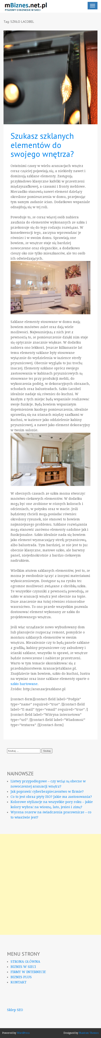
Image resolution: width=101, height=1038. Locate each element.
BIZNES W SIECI (23, 967)
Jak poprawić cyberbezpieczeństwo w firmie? (47, 791)
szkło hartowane (24, 684)
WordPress (23, 1032)
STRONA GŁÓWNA (25, 961)
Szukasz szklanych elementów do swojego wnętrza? (42, 144)
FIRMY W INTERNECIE (28, 972)
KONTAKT (19, 982)
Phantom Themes (89, 1032)
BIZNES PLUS (21, 977)
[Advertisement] (50, 884)
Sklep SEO (15, 1010)
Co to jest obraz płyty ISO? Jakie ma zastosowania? (51, 797)
